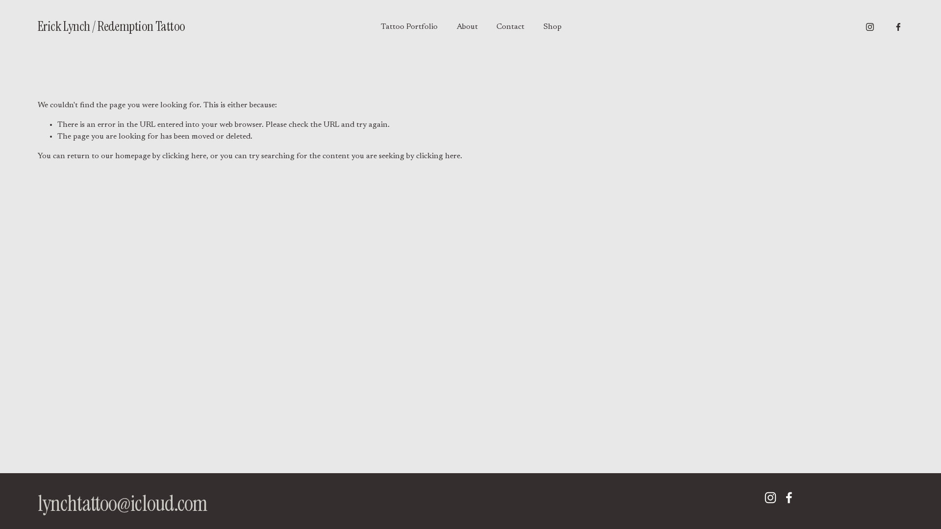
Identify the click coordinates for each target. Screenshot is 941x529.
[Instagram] (870, 27)
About (467, 27)
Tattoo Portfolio (409, 27)
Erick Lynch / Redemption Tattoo (111, 26)
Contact (510, 27)
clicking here (184, 156)
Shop (553, 27)
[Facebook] (898, 27)
